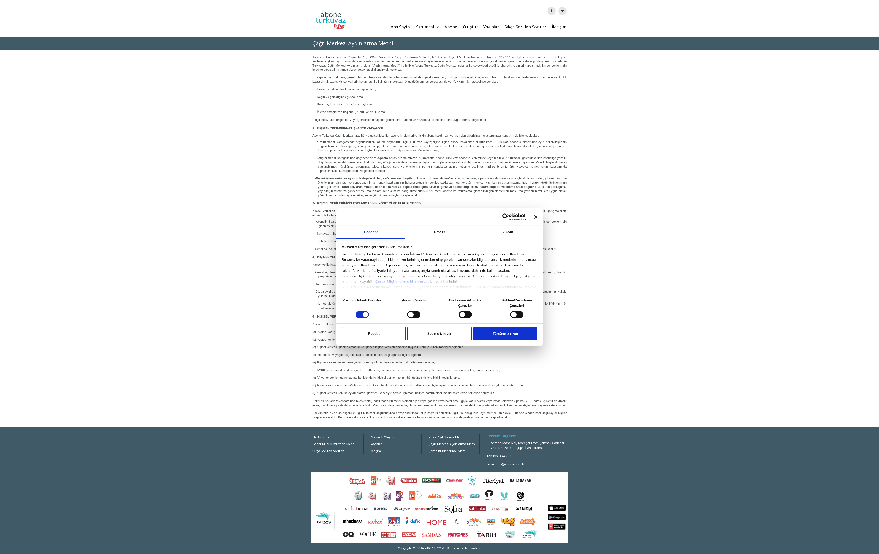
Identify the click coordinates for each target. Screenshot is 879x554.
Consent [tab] (371, 232)
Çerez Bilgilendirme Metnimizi (401, 281)
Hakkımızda (320, 437)
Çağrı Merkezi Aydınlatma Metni (452, 444)
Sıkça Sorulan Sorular (525, 27)
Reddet (374, 333)
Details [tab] (439, 232)
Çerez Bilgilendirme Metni (447, 451)
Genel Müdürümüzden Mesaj (333, 444)
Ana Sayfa (400, 27)
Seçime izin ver (439, 333)
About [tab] (508, 232)
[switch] (413, 314)
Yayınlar (491, 27)
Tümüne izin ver (505, 333)
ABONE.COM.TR (437, 548)
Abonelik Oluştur (461, 27)
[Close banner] (535, 217)
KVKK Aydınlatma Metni (446, 437)
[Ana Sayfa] (330, 18)
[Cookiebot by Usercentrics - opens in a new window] (506, 216)
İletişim (559, 27)
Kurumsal (424, 27)
